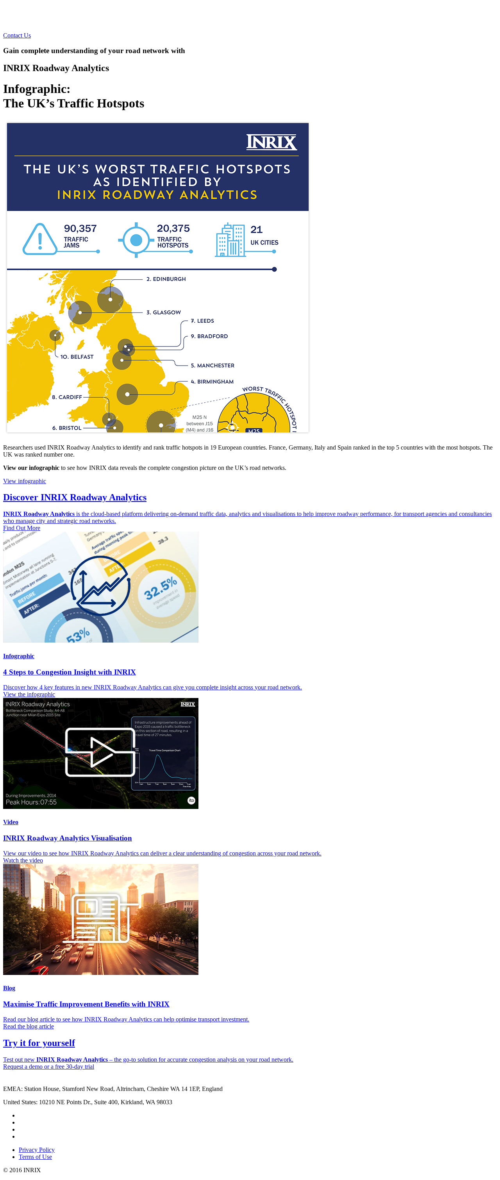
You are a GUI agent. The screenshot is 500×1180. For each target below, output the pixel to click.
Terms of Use (35, 1156)
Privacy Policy (37, 1149)
